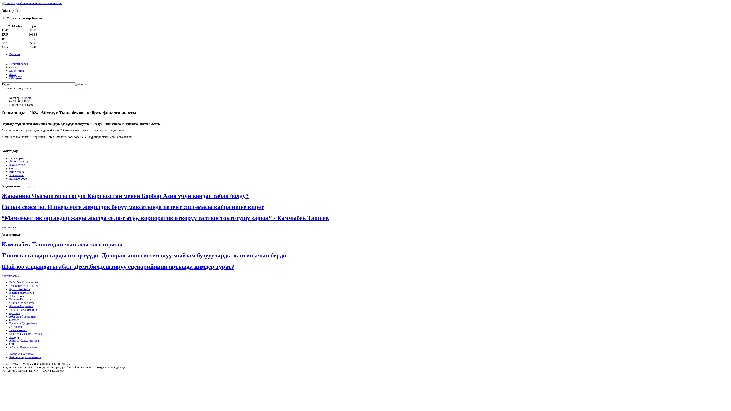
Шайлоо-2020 (18, 178)
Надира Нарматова (21, 292)
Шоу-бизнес (17, 164)
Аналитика (16, 175)
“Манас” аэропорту (21, 302)
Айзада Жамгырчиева (23, 347)
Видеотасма (17, 171)
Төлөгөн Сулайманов (23, 309)
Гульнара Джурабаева (23, 323)
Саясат (13, 67)
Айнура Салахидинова (24, 340)
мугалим (14, 313)
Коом (12, 74)
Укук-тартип (17, 158)
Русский (14, 54)
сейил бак (15, 326)
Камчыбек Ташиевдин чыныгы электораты (62, 244)
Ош (11, 344)
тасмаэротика (18, 330)
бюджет (14, 320)
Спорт (13, 168)
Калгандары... (11, 227)
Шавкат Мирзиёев (21, 306)
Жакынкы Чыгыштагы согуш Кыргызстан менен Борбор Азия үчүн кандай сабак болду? (125, 195)
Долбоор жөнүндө (21, 353)
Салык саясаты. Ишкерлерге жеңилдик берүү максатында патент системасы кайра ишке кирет (133, 206)
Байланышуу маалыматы (25, 357)
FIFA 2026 (15, 77)
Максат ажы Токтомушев (25, 333)
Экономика (16, 70)
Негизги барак (18, 63)
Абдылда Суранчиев (22, 316)
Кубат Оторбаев (19, 289)
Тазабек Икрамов (20, 299)
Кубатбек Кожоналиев (23, 282)
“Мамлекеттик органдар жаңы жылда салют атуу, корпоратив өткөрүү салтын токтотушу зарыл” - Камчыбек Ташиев (165, 217)
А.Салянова (17, 296)
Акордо (14, 337)
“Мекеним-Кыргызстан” (25, 285)
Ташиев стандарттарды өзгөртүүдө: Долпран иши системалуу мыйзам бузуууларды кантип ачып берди (144, 255)
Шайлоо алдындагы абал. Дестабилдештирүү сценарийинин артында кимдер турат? (118, 266)
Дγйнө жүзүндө (19, 161)
